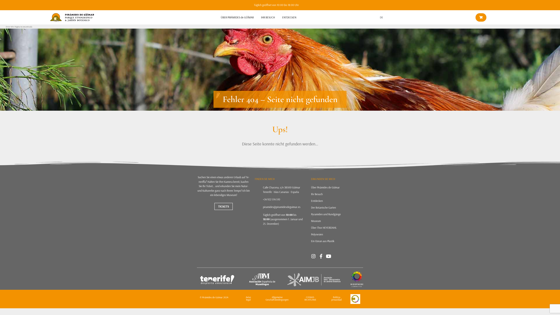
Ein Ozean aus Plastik (322, 241)
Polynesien (317, 234)
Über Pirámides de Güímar (325, 187)
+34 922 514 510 (271, 199)
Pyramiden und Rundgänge (326, 214)
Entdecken (317, 201)
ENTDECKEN (289, 17)
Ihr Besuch (317, 194)
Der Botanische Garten (323, 207)
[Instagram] (313, 256)
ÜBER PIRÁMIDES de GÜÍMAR (237, 17)
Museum (316, 221)
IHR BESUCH (268, 17)
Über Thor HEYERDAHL (324, 227)
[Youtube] (328, 256)
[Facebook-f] (321, 256)
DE (381, 17)
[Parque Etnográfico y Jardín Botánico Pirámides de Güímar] (357, 286)
